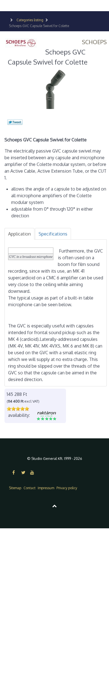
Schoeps (94, 42)
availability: (19, 415)
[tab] (19, 234)
